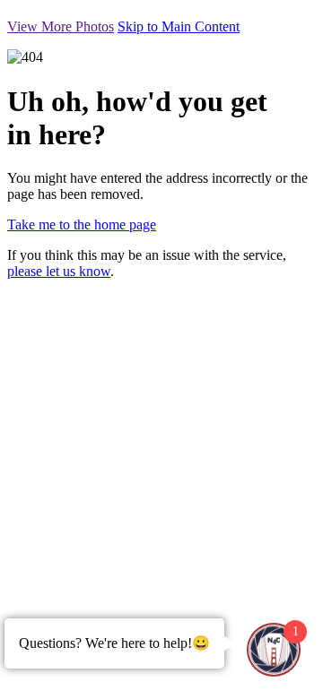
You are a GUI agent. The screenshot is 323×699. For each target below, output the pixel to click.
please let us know (58, 271)
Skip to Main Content (179, 26)
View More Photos (60, 26)
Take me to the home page (81, 224)
